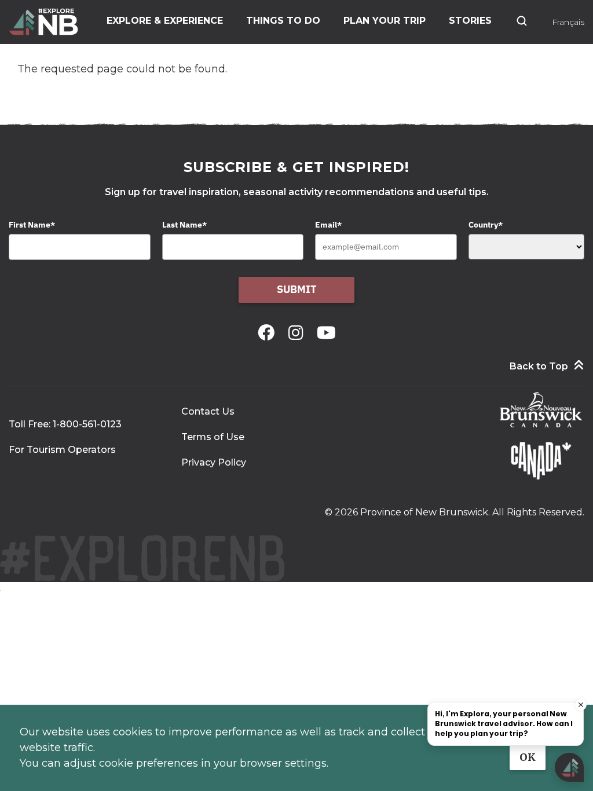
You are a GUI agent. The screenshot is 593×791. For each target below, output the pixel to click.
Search (521, 21)
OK (527, 757)
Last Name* (184, 224)
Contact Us (208, 411)
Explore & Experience (165, 20)
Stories (470, 20)
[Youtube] (326, 333)
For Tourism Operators (62, 449)
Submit (297, 289)
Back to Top (539, 366)
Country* (485, 224)
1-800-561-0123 (87, 424)
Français (568, 22)
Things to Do (283, 20)
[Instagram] (298, 333)
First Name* (32, 224)
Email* (328, 224)
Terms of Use (212, 436)
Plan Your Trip (384, 20)
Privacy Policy (213, 462)
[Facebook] (268, 333)
